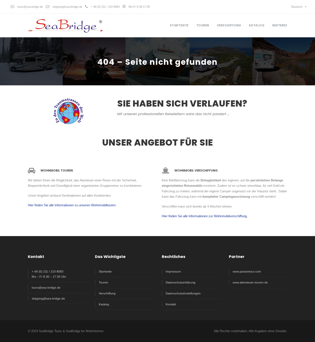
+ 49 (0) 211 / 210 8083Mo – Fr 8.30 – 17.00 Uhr (49, 274)
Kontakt (171, 304)
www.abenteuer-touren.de (250, 282)
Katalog (257, 25)
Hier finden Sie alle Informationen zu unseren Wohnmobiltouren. (72, 205)
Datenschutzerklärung (180, 282)
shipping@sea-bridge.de (67, 6)
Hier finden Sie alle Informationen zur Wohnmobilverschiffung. (205, 216)
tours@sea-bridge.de (30, 6)
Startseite (179, 25)
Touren (103, 282)
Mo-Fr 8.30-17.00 (139, 6)
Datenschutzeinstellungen (183, 293)
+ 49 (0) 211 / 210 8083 (105, 6)
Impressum (173, 271)
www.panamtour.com (247, 271)
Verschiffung (107, 293)
